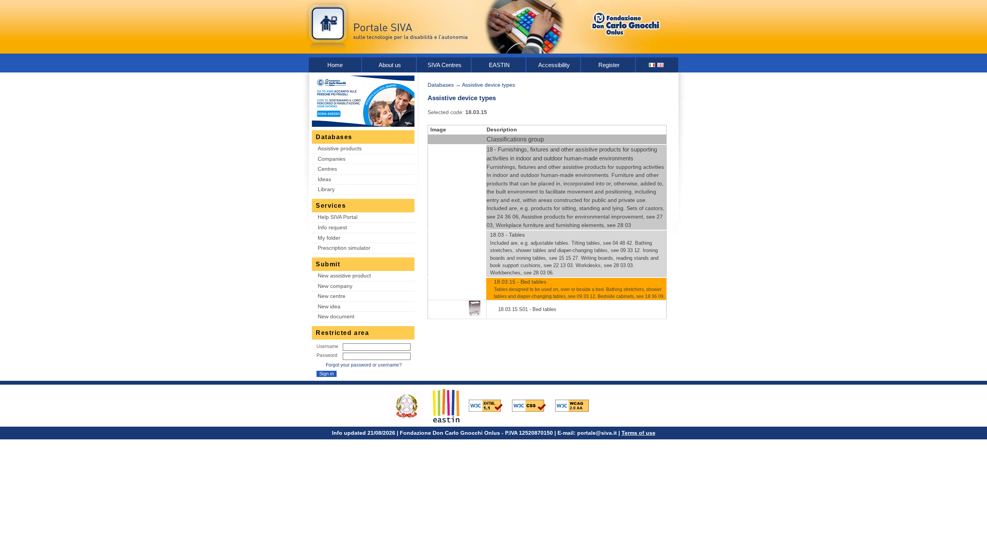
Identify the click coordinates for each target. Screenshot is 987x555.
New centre (331, 296)
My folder (329, 238)
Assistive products (340, 148)
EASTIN (499, 65)
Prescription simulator (344, 248)
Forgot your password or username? (364, 365)
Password (327, 355)
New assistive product (344, 275)
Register (609, 65)
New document (336, 316)
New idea (329, 306)
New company (335, 286)
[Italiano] (652, 64)
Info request (332, 227)
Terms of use (638, 433)
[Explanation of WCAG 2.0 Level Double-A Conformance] (576, 405)
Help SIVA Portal (337, 217)
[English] (660, 64)
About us (390, 65)
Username (328, 346)
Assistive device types (488, 85)
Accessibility (554, 65)
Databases (441, 85)
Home (335, 65)
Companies (331, 159)
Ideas (324, 179)
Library (326, 189)
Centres (327, 169)
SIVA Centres (444, 65)
